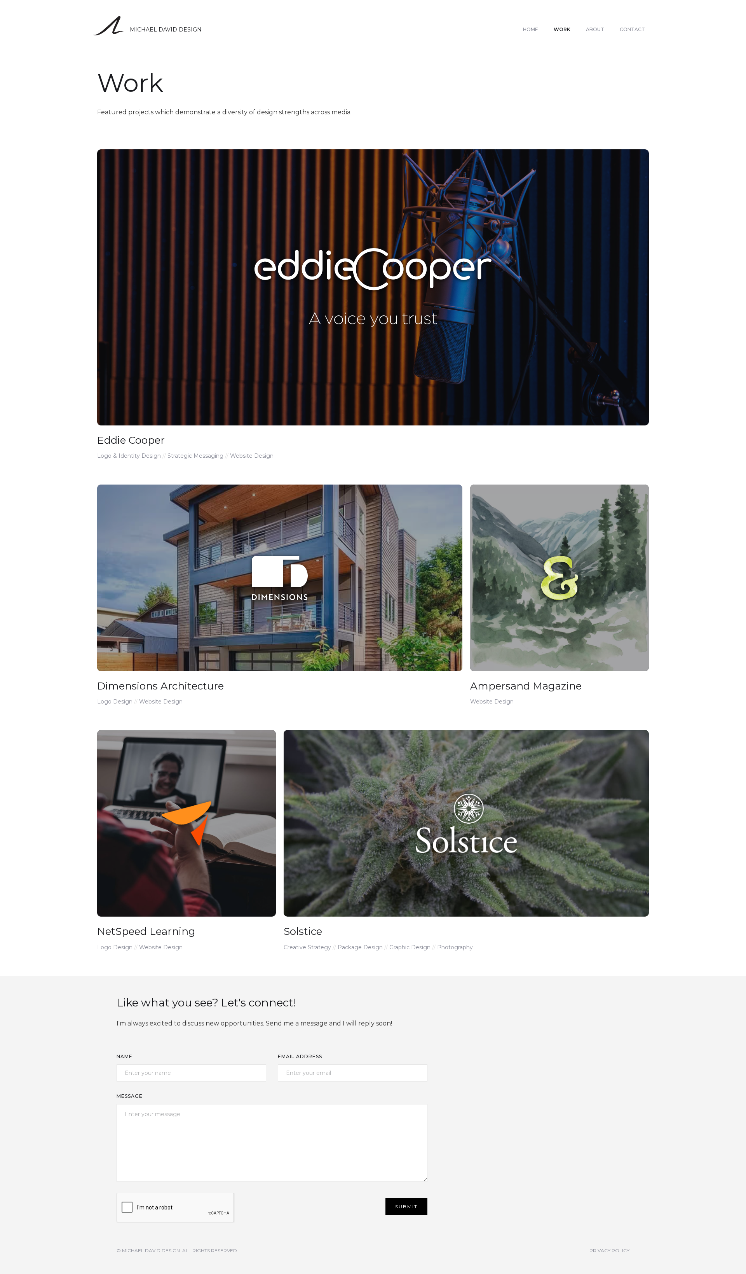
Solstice (303, 931)
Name (124, 1056)
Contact (632, 29)
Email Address (300, 1056)
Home (530, 29)
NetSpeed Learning (146, 931)
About (595, 29)
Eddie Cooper (131, 440)
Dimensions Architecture (160, 686)
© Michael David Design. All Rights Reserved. (177, 1250)
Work (562, 29)
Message (130, 1096)
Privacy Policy (609, 1250)
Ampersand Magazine (526, 686)
